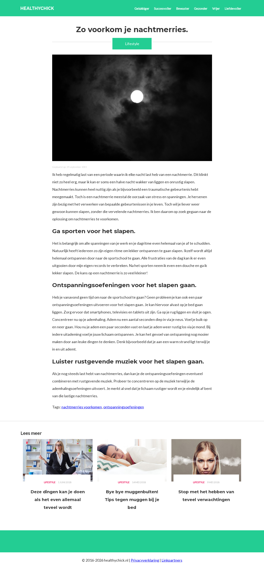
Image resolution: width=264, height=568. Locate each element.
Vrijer (216, 8)
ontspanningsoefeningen (123, 407)
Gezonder (200, 8)
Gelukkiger (141, 8)
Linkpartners (171, 560)
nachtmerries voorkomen (81, 407)
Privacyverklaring (145, 560)
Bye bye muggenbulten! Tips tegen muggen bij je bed (132, 499)
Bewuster (182, 8)
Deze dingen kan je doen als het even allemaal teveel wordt (58, 499)
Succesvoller (162, 8)
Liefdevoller (233, 8)
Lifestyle (132, 43)
